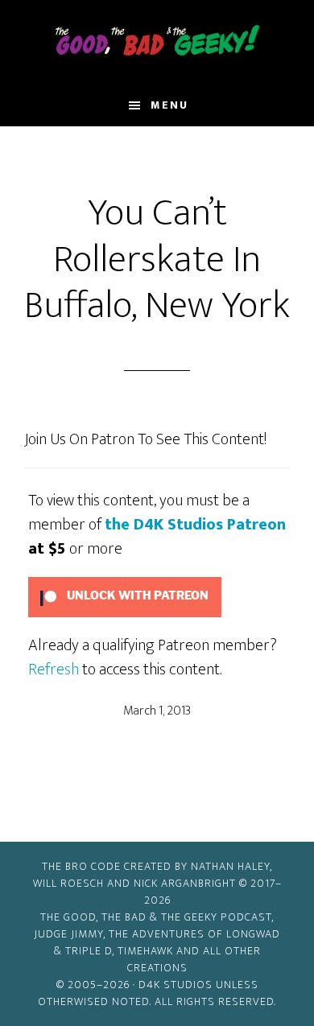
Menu (169, 105)
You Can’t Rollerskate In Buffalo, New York (157, 259)
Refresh (53, 669)
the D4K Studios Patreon (195, 524)
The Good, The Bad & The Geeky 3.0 (157, 42)
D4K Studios (175, 984)
